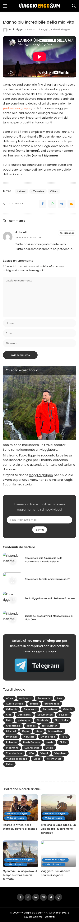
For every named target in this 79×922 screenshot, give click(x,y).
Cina (8, 714)
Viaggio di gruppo (16, 758)
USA (31, 753)
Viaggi (22, 191)
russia (49, 742)
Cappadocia (50, 709)
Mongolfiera (55, 731)
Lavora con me (33, 917)
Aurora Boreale (15, 703)
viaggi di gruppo (41, 475)
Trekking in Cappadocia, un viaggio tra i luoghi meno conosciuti (58, 828)
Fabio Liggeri (16, 29)
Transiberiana (14, 753)
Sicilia (63, 742)
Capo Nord (30, 709)
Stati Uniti (12, 747)
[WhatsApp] (52, 204)
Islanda (31, 725)
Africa (9, 698)
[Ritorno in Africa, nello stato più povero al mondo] (20, 807)
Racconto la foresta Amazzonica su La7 (47, 579)
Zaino (9, 764)
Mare (39, 731)
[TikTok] (58, 897)
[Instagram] (28, 897)
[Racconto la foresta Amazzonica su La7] (12, 579)
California (11, 709)
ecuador (63, 714)
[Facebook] (42, 204)
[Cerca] (74, 6)
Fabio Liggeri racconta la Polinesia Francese (50, 598)
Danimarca (24, 714)
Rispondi (68, 232)
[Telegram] (62, 204)
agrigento (25, 698)
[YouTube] (43, 897)
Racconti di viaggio (38, 29)
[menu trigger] (6, 6)
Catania (67, 709)
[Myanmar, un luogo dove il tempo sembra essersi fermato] (20, 853)
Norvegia (29, 736)
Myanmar (11, 736)
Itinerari (11, 731)
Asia (59, 698)
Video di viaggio (60, 29)
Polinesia (11, 742)
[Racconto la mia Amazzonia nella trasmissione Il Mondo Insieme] (12, 560)
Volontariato (54, 758)
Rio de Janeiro (31, 742)
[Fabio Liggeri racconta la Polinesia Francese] (12, 599)
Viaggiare (38, 191)
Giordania (42, 720)
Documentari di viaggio (19, 859)
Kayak (25, 731)
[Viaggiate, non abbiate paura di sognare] (58, 853)
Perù (64, 736)
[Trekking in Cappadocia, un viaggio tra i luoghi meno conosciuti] (58, 807)
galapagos (24, 720)
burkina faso (51, 703)
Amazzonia (44, 698)
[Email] (71, 204)
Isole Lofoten (49, 725)
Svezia (49, 747)
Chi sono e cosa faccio (22, 370)
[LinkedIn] (35, 897)
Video (54, 191)
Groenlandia (13, 725)
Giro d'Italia (61, 720)
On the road (48, 736)
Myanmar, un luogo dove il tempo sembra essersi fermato (20, 874)
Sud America (32, 747)
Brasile (34, 703)
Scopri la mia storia (17, 484)
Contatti (50, 917)
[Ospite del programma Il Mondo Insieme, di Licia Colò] (12, 618)
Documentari (45, 714)
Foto (8, 720)
